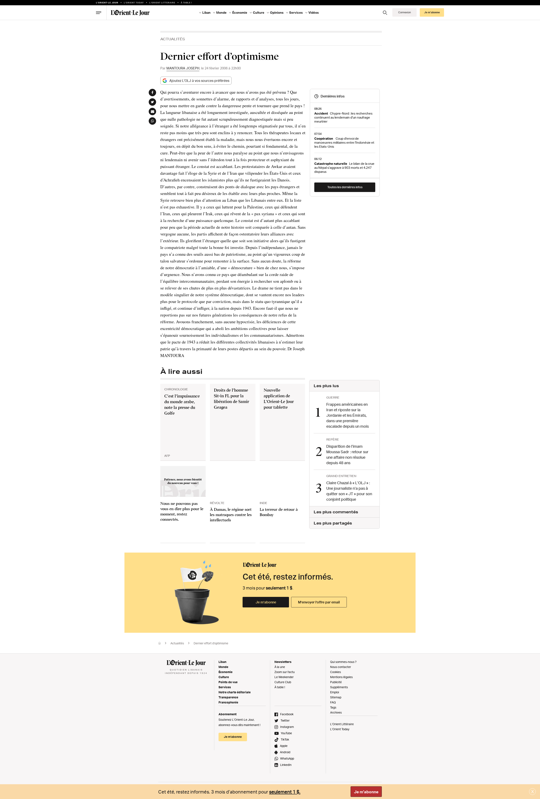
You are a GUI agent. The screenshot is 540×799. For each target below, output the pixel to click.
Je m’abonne (266, 602)
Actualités (172, 39)
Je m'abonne (366, 791)
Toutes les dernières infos (344, 187)
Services (225, 687)
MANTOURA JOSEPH (182, 68)
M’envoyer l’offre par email (319, 602)
